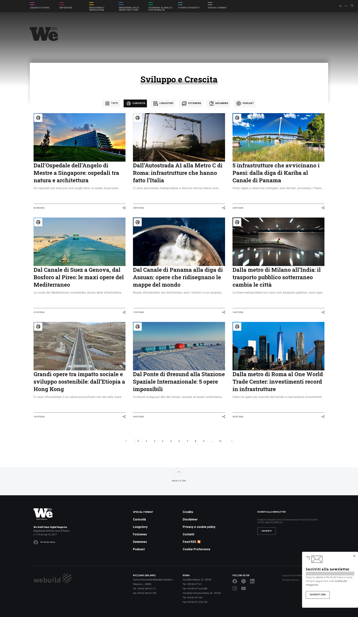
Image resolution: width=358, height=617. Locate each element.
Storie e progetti (189, 8)
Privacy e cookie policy (199, 527)
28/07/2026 (138, 208)
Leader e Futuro (39, 8)
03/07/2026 (238, 416)
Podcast (248, 103)
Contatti (188, 534)
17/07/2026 (138, 312)
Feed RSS (189, 542)
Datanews (221, 103)
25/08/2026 (39, 208)
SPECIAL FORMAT (217, 8)
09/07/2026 (138, 416)
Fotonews (194, 103)
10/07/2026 (39, 416)
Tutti (114, 103)
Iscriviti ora (318, 594)
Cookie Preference (196, 549)
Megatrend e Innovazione (96, 9)
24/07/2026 (238, 208)
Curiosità (138, 103)
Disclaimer (190, 519)
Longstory (166, 103)
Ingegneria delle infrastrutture (129, 9)
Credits (188, 512)
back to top (179, 481)
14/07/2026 (238, 312)
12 (220, 441)
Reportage (65, 8)
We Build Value (47, 542)
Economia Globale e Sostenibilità (160, 9)
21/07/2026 (39, 312)
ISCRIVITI (267, 531)
